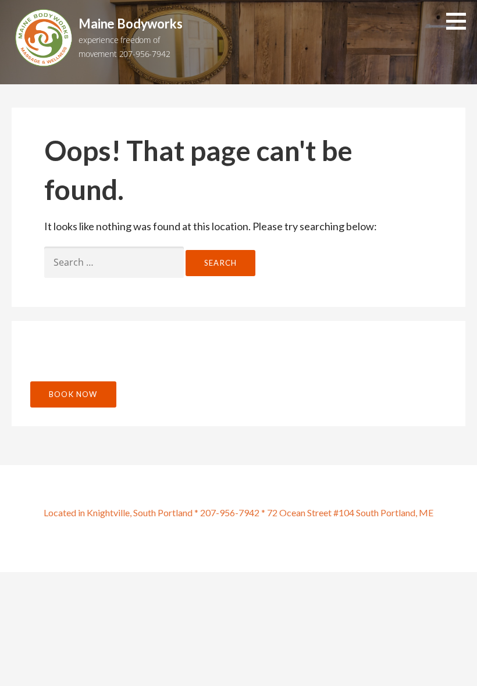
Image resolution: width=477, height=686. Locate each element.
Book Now (73, 394)
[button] (460, 21)
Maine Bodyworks (131, 23)
